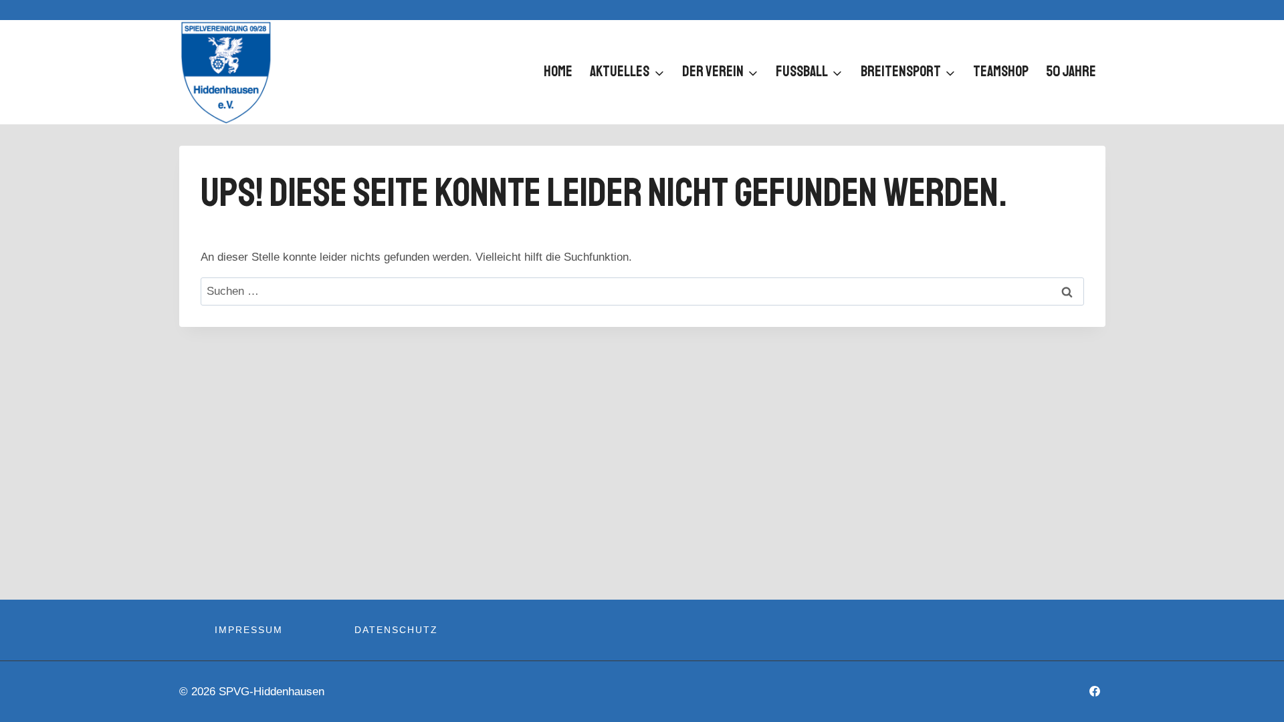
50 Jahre (1071, 71)
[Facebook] (1094, 691)
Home (558, 71)
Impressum (249, 629)
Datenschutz (396, 629)
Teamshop (1001, 71)
